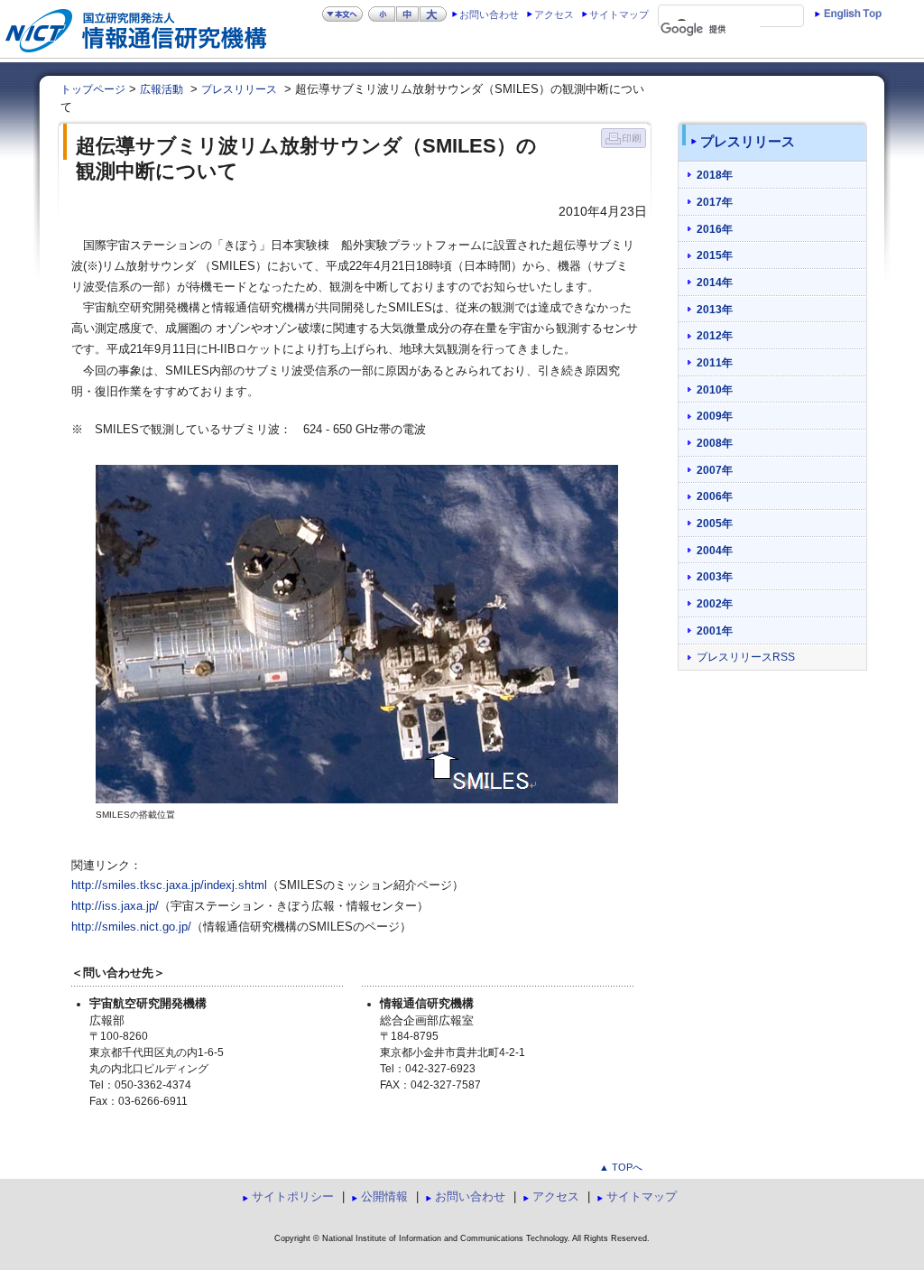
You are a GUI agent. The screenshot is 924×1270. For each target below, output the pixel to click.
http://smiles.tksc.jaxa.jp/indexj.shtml (169, 885)
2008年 (715, 443)
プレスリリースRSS (746, 657)
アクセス (554, 14)
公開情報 (384, 1196)
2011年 (715, 362)
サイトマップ (619, 14)
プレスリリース (239, 89)
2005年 (715, 523)
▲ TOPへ (620, 1167)
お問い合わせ (489, 14)
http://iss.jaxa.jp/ (115, 906)
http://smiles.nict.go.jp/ (131, 927)
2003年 (715, 576)
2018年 (715, 175)
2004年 (715, 550)
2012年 (715, 335)
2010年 (715, 389)
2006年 (715, 496)
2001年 (715, 630)
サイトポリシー (293, 1196)
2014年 (715, 282)
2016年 (715, 229)
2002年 (715, 603)
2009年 (715, 416)
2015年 (715, 255)
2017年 (715, 202)
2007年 (715, 470)
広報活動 (161, 89)
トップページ (92, 89)
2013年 (715, 309)
